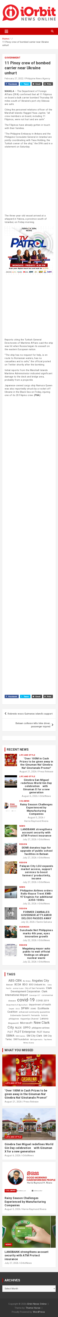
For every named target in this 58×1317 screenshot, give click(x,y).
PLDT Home (43, 1032)
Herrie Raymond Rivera (36, 821)
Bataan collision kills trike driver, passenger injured (33, 725)
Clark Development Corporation (31, 990)
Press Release (45, 771)
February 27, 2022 (14, 78)
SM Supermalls (36, 1040)
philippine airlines (41, 1028)
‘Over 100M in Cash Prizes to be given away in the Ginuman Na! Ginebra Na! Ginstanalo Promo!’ (36, 763)
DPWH (25, 1008)
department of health (40, 1004)
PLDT (10, 1032)
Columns (24, 801)
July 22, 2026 (28, 922)
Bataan (9, 985)
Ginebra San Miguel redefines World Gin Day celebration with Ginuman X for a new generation (36, 786)
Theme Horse (33, 1308)
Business (24, 927)
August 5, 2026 (36, 817)
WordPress (39, 1312)
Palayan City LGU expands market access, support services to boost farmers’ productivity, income (36, 872)
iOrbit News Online (37, 1304)
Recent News (18, 749)
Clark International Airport (26, 993)
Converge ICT (34, 995)
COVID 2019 (42, 1000)
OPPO (26, 1027)
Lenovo (44, 1018)
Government (12, 57)
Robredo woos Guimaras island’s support (30, 713)
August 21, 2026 (28, 771)
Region (23, 844)
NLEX (18, 1027)
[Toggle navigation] (6, 31)
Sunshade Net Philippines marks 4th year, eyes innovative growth (36, 933)
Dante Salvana (44, 922)
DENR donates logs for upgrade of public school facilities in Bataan (36, 850)
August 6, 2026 (30, 796)
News (22, 826)
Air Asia (26, 981)
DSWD (33, 1009)
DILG (18, 1009)
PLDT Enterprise (25, 1031)
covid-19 (26, 999)
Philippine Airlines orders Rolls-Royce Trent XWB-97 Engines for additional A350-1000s (36, 895)
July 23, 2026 (30, 903)
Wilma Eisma (28, 1043)
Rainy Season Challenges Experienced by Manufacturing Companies (36, 809)
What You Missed (18, 1050)
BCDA (17, 984)
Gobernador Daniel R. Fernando (25, 1015)
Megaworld (13, 1023)
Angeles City (40, 980)
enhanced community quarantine (34, 1012)
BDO (25, 984)
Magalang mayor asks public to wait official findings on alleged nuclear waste (36, 953)
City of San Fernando (35, 988)
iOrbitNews (45, 796)
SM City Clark (34, 1035)
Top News (48, 1040)
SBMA (10, 1035)
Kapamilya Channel (30, 1019)
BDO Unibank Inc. (37, 984)
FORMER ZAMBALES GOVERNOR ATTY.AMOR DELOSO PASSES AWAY (36, 915)
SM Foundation (21, 1039)
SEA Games (20, 1036)
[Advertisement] (29, 181)
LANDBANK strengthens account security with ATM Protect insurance (36, 832)
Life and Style (27, 755)
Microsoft (26, 1022)
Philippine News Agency (37, 78)
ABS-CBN (15, 980)
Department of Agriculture (17, 1005)
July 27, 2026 (30, 839)
